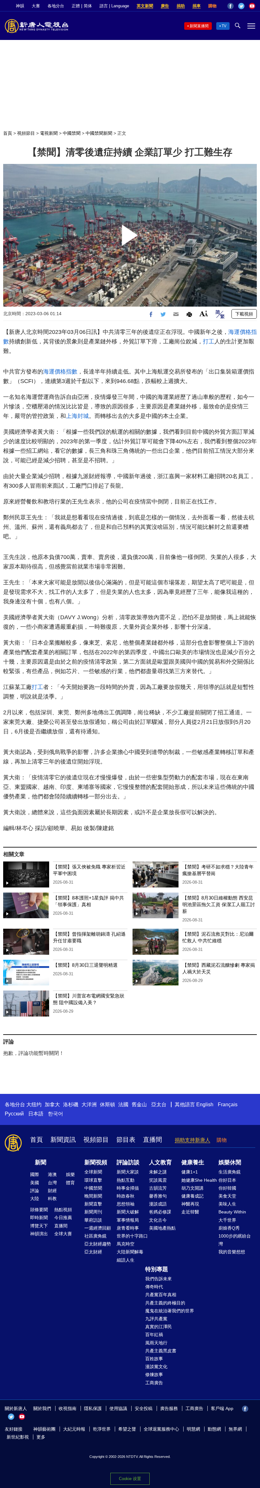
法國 (123, 1104)
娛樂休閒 (229, 1162)
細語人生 (125, 1260)
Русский (14, 1113)
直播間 (152, 1139)
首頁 (7, 133)
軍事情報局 (128, 1220)
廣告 (165, 5)
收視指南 (67, 1408)
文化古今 (158, 1220)
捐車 (196, 5)
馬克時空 (125, 1243)
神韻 (20, 5)
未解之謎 (158, 1171)
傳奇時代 (154, 1286)
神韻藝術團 (44, 1429)
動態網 (214, 1429)
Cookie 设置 (130, 1478)
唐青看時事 (128, 1228)
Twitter (241, 6)
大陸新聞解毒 (130, 1251)
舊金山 (139, 1104)
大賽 (36, 5)
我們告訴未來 (158, 1278)
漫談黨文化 (156, 1366)
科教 (52, 1198)
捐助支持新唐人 (192, 1140)
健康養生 (192, 1162)
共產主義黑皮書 (160, 1350)
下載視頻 (244, 313)
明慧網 (193, 1429)
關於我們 (42, 1408)
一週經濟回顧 (97, 1228)
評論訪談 (128, 1162)
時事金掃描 (128, 1188)
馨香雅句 (158, 1196)
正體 (76, 5)
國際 (34, 1174)
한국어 (55, 1113)
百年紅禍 (154, 1334)
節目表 (125, 1139)
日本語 (35, 1113)
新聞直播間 (199, 26)
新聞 (40, 1162)
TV (224, 26)
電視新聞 (49, 133)
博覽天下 (39, 1225)
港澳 (52, 1174)
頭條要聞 (39, 1209)
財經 (52, 1190)
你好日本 (227, 1180)
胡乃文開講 (192, 1188)
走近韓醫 (190, 1211)
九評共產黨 (156, 1318)
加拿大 (52, 1104)
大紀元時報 (74, 1429)
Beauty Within (232, 1211)
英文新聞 (145, 5)
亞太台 (158, 1104)
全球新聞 (93, 1171)
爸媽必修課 (160, 1211)
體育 (70, 1182)
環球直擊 (93, 1180)
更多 (40, 1436)
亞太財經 (93, 1251)
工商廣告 (154, 1382)
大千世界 (227, 1220)
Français (227, 1104)
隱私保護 (93, 1408)
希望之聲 (127, 1429)
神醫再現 (190, 1203)
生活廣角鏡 (229, 1171)
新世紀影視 (18, 1436)
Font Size (203, 313)
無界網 (235, 1429)
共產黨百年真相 (160, 1294)
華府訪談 (93, 1220)
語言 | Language (114, 5)
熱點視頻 (63, 1209)
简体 (88, 5)
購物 (212, 5)
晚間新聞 (93, 1196)
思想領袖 (125, 1203)
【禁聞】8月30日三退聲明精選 (85, 965)
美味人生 (227, 1203)
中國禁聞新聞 (99, 133)
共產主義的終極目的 (165, 1302)
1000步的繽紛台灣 (234, 1239)
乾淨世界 (102, 1429)
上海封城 (77, 416)
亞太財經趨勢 (97, 1243)
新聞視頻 (95, 1162)
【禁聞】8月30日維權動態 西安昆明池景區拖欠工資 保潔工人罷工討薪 (218, 904)
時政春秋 (125, 1196)
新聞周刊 (93, 1211)
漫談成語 (158, 1203)
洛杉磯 (70, 1104)
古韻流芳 (158, 1188)
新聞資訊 (63, 1139)
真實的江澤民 (158, 1326)
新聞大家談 (128, 1171)
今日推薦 (63, 1217)
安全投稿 (144, 1408)
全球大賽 (63, 1233)
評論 (34, 1190)
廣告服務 (169, 1408)
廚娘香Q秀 (229, 1228)
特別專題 (156, 1269)
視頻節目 (26, 133)
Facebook (230, 6)
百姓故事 (154, 1358)
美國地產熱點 (162, 1228)
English (204, 1104)
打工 (208, 341)
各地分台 (56, 5)
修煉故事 (154, 1374)
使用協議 (118, 1408)
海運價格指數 (60, 371)
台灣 (52, 1182)
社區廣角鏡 (95, 1235)
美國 (34, 1182)
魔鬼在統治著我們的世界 (169, 1310)
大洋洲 (89, 1104)
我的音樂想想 (231, 1251)
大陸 (34, 1198)
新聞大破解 (128, 1211)
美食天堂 (227, 1196)
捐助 (181, 5)
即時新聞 (39, 1217)
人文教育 (160, 1162)
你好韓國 (227, 1188)
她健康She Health (199, 1180)
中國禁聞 (72, 133)
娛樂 (70, 1174)
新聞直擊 (93, 1203)
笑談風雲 (158, 1180)
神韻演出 (39, 1233)
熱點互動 (125, 1180)
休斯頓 (107, 1104)
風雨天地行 (156, 1342)
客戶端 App (222, 1408)
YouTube (252, 6)
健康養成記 (192, 1196)
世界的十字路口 (132, 1235)
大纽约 (34, 1104)
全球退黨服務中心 (161, 1429)
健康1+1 (189, 1171)
